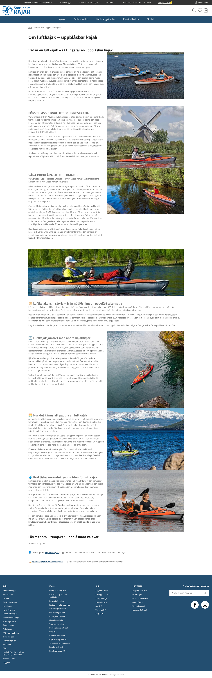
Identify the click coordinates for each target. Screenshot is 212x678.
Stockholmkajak (9, 590)
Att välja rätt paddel (57, 616)
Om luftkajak (137, 594)
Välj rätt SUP (100, 610)
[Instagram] (205, 605)
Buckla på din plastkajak (58, 628)
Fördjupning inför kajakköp (59, 605)
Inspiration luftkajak (139, 610)
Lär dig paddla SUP (102, 594)
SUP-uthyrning (101, 602)
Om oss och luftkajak (140, 598)
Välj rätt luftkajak (138, 606)
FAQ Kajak (53, 631)
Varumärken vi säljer (11, 617)
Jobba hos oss (8, 637)
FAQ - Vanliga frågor (11, 633)
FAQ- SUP (99, 614)
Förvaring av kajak (56, 620)
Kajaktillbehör (131, 19)
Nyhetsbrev (7, 629)
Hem (30, 27)
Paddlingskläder (105, 19)
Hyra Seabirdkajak (10, 614)
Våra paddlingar (101, 598)
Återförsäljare (8, 625)
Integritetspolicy (9, 640)
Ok (204, 593)
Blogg (5, 648)
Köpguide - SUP (101, 590)
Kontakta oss (8, 594)
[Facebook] (195, 605)
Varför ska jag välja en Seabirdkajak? (58, 596)
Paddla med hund (56, 647)
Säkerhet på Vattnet (57, 635)
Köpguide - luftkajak (139, 590)
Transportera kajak (56, 624)
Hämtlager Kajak (9, 621)
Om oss (6, 598)
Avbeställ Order (9, 658)
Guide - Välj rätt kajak (57, 590)
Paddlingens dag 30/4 (58, 651)
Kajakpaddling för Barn (58, 639)
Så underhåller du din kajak (59, 643)
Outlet (150, 19)
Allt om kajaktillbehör (57, 608)
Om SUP (98, 606)
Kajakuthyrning (9, 610)
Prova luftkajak (137, 602)
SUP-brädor (81, 19)
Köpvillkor (7, 644)
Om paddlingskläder (57, 612)
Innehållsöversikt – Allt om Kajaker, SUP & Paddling (13, 653)
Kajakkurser (7, 606)
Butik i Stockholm (10, 602)
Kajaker (62, 19)
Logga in (6, 662)
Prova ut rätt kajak (56, 601)
